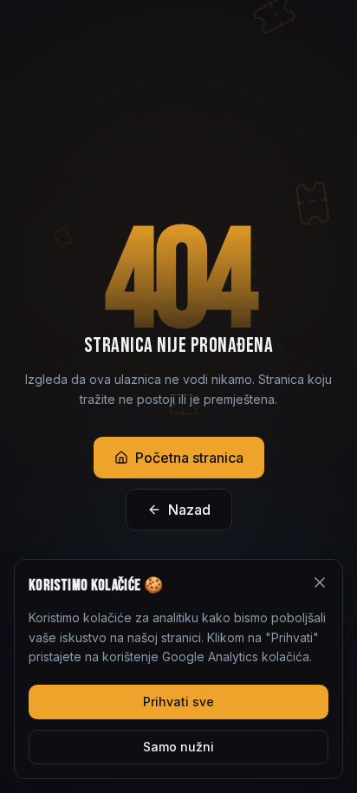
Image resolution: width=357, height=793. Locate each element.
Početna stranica (189, 457)
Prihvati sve (178, 701)
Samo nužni (178, 746)
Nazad (189, 509)
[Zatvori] (319, 582)
